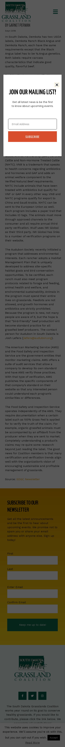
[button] (57, 85)
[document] (32, 373)
